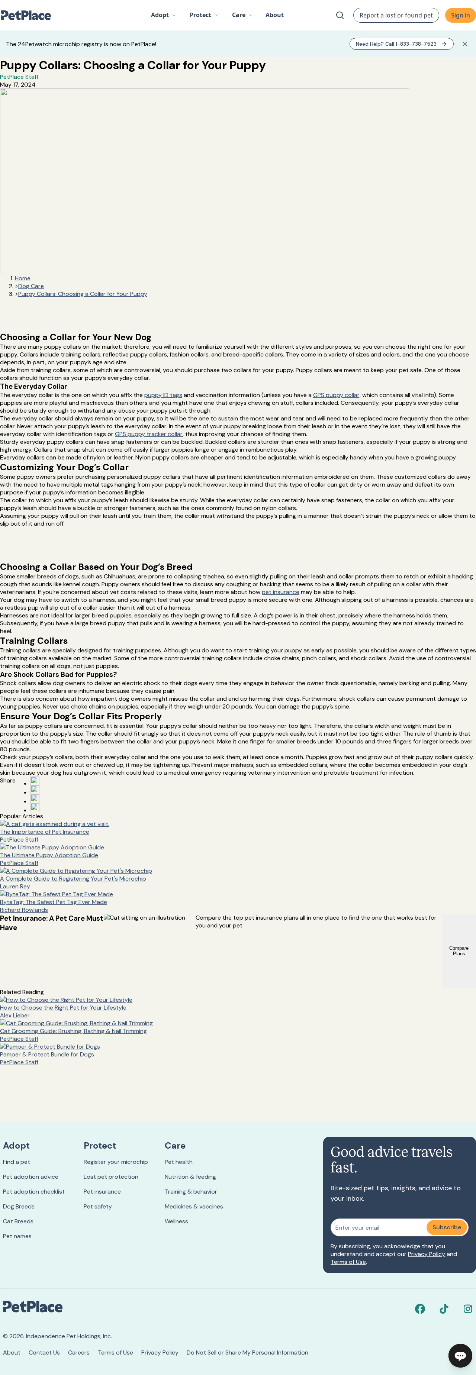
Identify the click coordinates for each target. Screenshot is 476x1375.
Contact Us (44, 1352)
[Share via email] (34, 807)
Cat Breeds (18, 1221)
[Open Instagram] (34, 798)
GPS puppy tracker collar (149, 434)
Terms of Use (348, 1262)
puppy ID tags (163, 395)
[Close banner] (465, 44)
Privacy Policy (426, 1254)
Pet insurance (102, 1191)
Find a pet (16, 1162)
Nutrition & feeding (190, 1177)
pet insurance (280, 592)
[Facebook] (420, 1309)
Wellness (176, 1221)
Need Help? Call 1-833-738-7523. (397, 44)
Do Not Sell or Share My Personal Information (247, 1352)
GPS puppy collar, (337, 395)
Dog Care (31, 286)
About (11, 1352)
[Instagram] (468, 1309)
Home (22, 278)
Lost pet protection (111, 1177)
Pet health (179, 1162)
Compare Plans (459, 950)
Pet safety (98, 1206)
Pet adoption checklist (34, 1191)
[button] (164, 15)
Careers (79, 1352)
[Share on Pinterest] (34, 789)
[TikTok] (444, 1309)
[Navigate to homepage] (30, 15)
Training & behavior (191, 1191)
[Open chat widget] (460, 1356)
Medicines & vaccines (194, 1206)
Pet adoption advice (30, 1177)
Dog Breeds (19, 1206)
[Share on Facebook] (34, 781)
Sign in (460, 15)
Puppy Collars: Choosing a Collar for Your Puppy (82, 294)
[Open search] (339, 15)
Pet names (17, 1236)
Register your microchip (116, 1162)
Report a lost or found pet (396, 15)
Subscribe (446, 1227)
